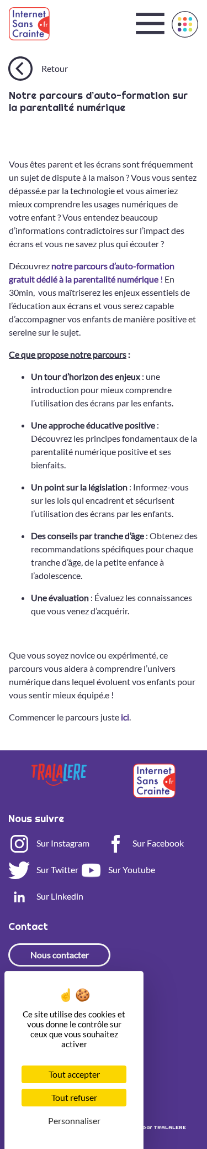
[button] (185, 24)
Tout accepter (74, 1074)
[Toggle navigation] (150, 24)
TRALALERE (169, 1127)
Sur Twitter (56, 869)
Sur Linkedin (59, 896)
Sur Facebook (157, 843)
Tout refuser (74, 1097)
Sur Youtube (131, 869)
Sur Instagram (62, 843)
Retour (54, 68)
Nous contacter (59, 954)
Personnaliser (74, 1120)
